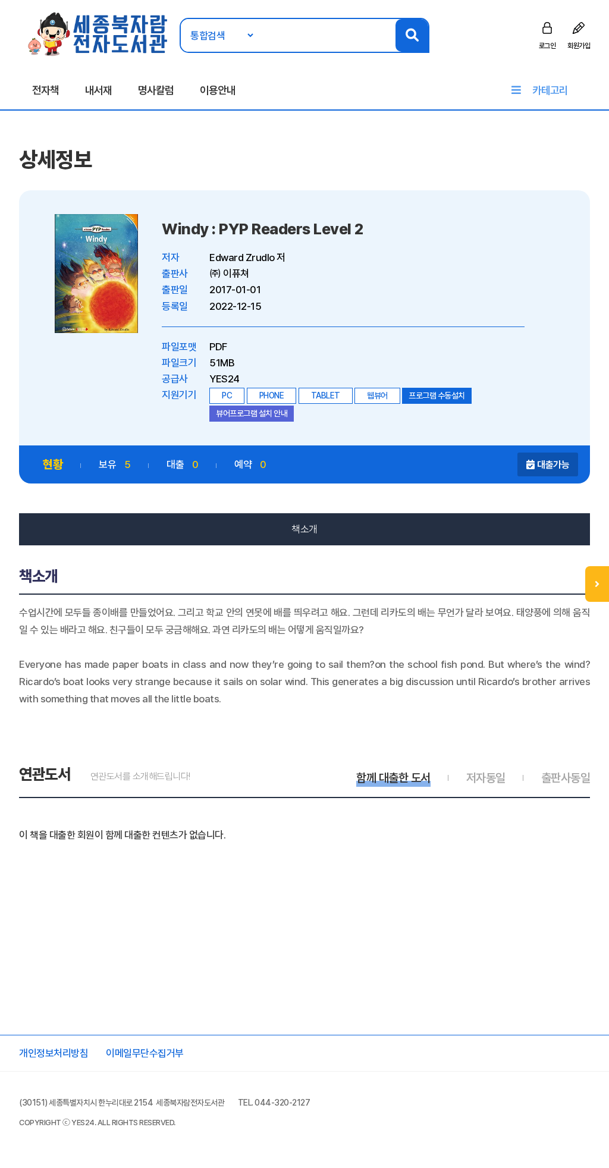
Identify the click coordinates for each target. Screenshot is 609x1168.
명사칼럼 (156, 90)
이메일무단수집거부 (145, 1053)
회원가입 (578, 46)
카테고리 (550, 90)
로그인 (547, 46)
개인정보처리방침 (53, 1053)
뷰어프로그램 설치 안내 (251, 413)
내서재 (98, 90)
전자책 (45, 90)
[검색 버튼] (411, 35)
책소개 (304, 529)
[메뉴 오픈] (597, 584)
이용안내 (218, 90)
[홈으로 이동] (98, 33)
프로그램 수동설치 (437, 395)
